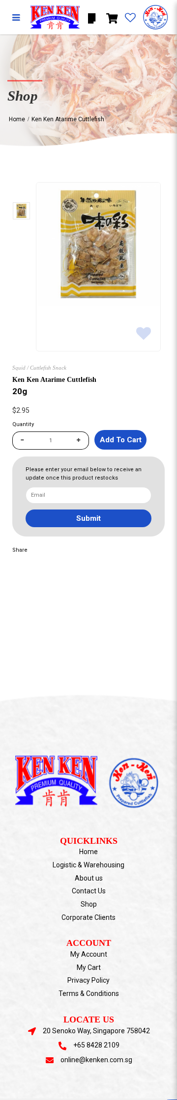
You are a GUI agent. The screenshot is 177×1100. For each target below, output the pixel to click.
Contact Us (89, 891)
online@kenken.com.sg (96, 1060)
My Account (88, 954)
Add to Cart (121, 439)
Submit (88, 518)
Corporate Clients (88, 917)
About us (89, 878)
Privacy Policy (88, 980)
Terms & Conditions (89, 993)
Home (17, 119)
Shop (89, 904)
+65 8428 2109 (96, 1045)
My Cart (89, 967)
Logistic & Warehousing (88, 865)
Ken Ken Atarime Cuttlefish (67, 119)
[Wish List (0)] (130, 18)
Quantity (23, 424)
